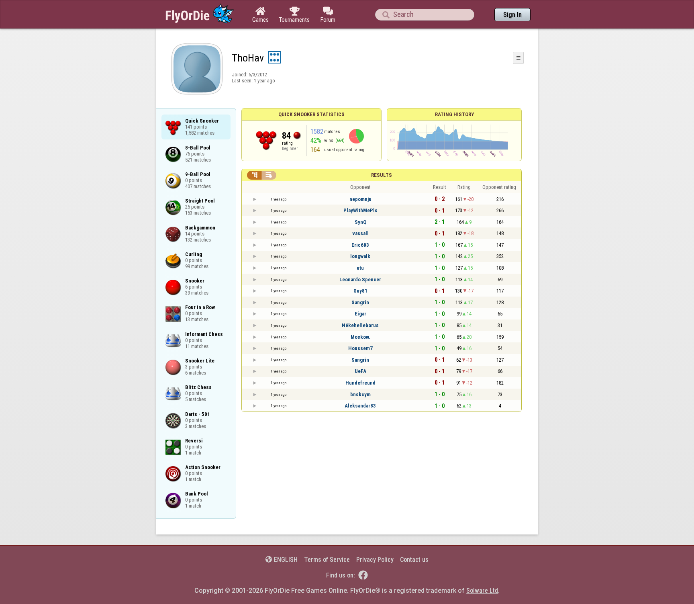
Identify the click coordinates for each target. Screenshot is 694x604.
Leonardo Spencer (360, 279)
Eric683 (360, 245)
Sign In (512, 14)
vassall (360, 233)
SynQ (360, 222)
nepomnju (360, 199)
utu (360, 268)
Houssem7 (360, 348)
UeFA (360, 371)
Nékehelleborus (360, 325)
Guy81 (360, 291)
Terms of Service (327, 559)
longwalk (360, 256)
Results (381, 175)
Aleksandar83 (360, 406)
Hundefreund (360, 383)
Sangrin (360, 302)
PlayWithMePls (360, 210)
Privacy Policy (375, 559)
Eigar (360, 314)
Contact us (414, 559)
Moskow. (360, 337)
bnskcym (360, 394)
